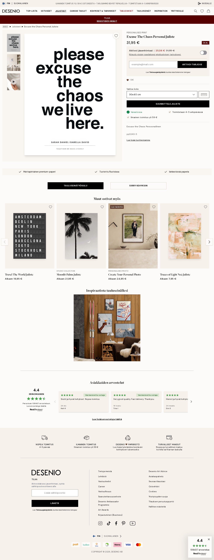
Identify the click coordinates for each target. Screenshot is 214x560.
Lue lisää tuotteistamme (138, 140)
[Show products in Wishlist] (202, 11)
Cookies (153, 491)
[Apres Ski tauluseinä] (107, 327)
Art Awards (103, 510)
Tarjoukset (126, 11)
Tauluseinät (144, 11)
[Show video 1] (13, 81)
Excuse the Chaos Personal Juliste (41, 26)
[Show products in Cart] (208, 11)
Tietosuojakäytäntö (157, 72)
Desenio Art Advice (158, 471)
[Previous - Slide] (4, 241)
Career (101, 486)
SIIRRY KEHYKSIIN (138, 185)
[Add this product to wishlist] (116, 35)
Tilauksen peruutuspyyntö (161, 501)
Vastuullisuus (104, 491)
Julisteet (60, 11)
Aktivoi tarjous (192, 64)
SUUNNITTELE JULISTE (168, 104)
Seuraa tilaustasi (157, 481)
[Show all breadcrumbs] (5, 26)
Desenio (115, 552)
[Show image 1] (13, 43)
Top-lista (31, 11)
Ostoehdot (154, 486)
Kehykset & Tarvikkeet (103, 11)
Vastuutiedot (104, 481)
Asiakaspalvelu (156, 476)
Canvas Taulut (78, 11)
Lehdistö (102, 476)
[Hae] (195, 11)
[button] (204, 94)
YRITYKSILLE (177, 11)
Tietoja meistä (105, 471)
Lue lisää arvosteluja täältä (107, 419)
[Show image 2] (13, 62)
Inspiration (161, 11)
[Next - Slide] (209, 241)
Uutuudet (46, 11)
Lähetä (55, 503)
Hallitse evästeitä (157, 506)
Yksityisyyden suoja (158, 496)
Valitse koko (133, 89)
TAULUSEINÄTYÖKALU (75, 185)
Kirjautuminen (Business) (110, 515)
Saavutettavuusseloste (109, 496)
